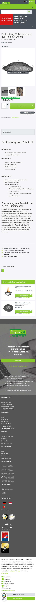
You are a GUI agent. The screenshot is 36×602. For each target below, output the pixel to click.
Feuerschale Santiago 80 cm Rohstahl (23, 287)
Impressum (4, 573)
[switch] (4, 599)
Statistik (7, 579)
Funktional (8, 588)
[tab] (18, 132)
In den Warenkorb (21, 106)
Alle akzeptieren (18, 598)
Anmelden (18, 360)
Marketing (8, 581)
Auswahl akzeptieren (18, 594)
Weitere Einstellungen (8, 590)
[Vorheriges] (3, 66)
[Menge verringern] (7, 107)
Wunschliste (6, 46)
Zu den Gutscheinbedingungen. (18, 366)
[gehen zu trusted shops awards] (5, 548)
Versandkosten (15, 117)
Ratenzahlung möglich (10, 256)
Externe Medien (9, 583)
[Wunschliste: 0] (27, 2)
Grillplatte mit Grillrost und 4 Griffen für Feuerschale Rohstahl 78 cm (22, 304)
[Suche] (29, 12)
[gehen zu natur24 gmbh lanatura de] (5, 536)
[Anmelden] (18, 2)
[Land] (24, 2)
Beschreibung (7, 132)
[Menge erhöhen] (7, 104)
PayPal (7, 586)
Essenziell (7, 577)
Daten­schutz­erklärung (13, 571)
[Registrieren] (21, 2)
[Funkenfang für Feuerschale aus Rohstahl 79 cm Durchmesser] (6, 91)
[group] (8, 291)
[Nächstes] (33, 66)
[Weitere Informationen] (2, 270)
